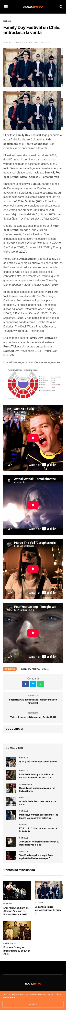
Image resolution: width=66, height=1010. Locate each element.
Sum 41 (45, 669)
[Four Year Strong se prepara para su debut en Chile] (17, 930)
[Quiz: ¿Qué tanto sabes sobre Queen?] (11, 762)
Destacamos (25, 784)
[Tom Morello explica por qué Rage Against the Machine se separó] (11, 855)
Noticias (7, 21)
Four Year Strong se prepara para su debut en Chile (16, 950)
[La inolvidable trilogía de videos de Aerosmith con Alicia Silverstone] (11, 774)
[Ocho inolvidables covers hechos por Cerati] (11, 801)
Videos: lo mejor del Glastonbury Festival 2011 (33, 717)
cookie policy (10, 997)
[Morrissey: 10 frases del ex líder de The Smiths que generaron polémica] (11, 815)
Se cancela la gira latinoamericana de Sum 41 (48, 910)
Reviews (23, 825)
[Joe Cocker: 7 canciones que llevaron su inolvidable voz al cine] (11, 842)
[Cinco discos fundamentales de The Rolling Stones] (11, 788)
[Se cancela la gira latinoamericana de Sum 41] (49, 890)
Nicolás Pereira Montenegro (17, 42)
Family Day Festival (30, 669)
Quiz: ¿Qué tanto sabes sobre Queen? (38, 761)
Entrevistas (9, 943)
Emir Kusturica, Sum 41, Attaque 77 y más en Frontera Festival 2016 (16, 911)
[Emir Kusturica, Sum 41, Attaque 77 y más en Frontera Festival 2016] (17, 890)
